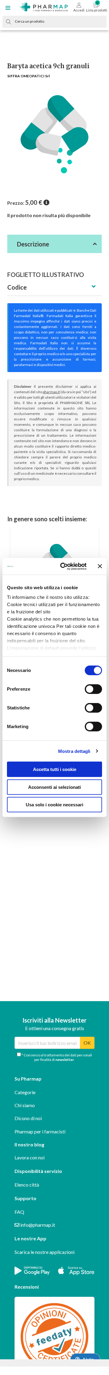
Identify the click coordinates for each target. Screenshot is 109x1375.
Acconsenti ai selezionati (54, 786)
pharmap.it (51, 392)
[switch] (93, 689)
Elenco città (27, 1184)
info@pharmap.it (37, 1225)
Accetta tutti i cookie (54, 769)
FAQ (19, 1212)
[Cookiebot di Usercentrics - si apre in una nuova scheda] (64, 566)
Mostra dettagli (74, 750)
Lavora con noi (30, 1157)
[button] (8, 8)
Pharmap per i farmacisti (40, 1131)
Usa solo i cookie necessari (54, 804)
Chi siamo (25, 1105)
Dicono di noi (28, 1118)
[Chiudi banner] (100, 566)
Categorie (25, 1092)
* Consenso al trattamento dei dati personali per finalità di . (56, 1057)
